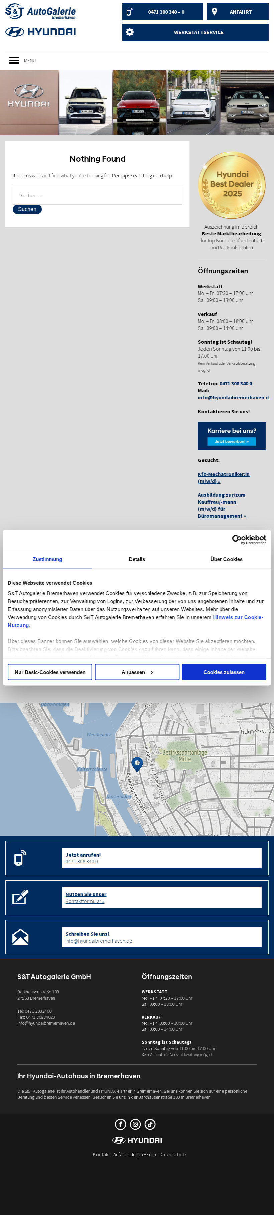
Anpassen (133, 672)
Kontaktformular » (85, 897)
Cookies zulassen (224, 672)
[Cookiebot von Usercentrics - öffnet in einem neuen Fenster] (237, 540)
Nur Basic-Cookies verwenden (50, 672)
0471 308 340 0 (83, 858)
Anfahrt (241, 11)
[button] (30, 60)
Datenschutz (172, 1154)
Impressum (144, 1154)
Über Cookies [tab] (227, 559)
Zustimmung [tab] (47, 559)
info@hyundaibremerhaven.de (235, 397)
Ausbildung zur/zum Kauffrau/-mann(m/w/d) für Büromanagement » (222, 505)
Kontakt (101, 1154)
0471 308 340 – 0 (166, 11)
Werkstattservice (199, 32)
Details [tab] (137, 559)
